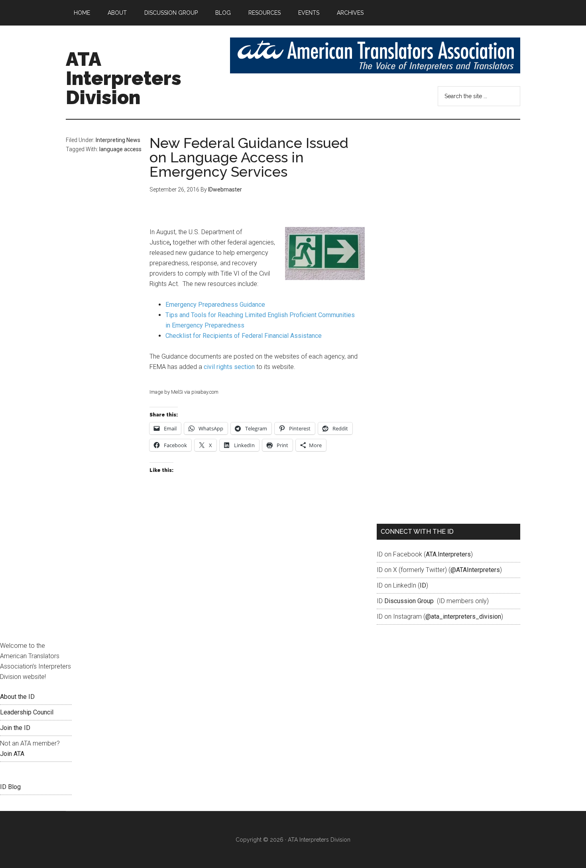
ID (423, 585)
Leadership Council (26, 712)
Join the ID (15, 728)
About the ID (17, 696)
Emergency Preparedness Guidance (215, 304)
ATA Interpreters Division (123, 78)
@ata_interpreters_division (463, 616)
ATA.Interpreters (448, 554)
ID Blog (10, 787)
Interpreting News (118, 140)
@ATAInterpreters (475, 570)
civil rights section (229, 367)
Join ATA (12, 754)
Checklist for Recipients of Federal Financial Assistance (243, 335)
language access (120, 149)
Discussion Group (409, 601)
